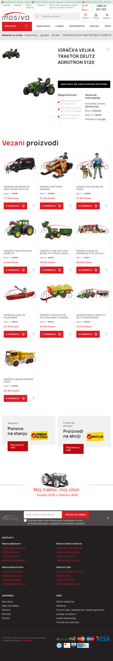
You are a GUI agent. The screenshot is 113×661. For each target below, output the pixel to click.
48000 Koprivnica (12, 575)
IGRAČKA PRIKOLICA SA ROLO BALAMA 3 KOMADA (54, 316)
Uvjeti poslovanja (66, 618)
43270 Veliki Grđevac (68, 551)
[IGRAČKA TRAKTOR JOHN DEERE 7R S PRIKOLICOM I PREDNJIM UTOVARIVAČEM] (56, 230)
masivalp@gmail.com (68, 583)
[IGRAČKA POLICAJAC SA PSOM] (92, 165)
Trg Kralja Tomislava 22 (70, 547)
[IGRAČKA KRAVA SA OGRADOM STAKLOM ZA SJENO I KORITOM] (92, 230)
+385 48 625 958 (11, 579)
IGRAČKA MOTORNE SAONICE (51, 187)
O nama (59, 26)
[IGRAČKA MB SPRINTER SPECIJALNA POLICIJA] (20, 165)
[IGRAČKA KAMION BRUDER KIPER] (20, 358)
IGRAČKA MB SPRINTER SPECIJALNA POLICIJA (17, 187)
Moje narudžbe (10, 605)
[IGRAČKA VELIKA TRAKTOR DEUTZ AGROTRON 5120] (39, 87)
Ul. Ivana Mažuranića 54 (70, 571)
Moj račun (7, 601)
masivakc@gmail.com (14, 583)
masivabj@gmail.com (14, 560)
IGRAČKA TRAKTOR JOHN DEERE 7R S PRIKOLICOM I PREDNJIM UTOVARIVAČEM (55, 252)
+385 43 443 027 (66, 556)
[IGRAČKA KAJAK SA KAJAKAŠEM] (20, 294)
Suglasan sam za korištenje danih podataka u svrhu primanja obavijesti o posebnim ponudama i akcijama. (56, 522)
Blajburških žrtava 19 (14, 547)
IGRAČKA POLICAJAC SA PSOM (89, 187)
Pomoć (6, 618)
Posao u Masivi (85, 7)
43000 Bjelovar (10, 551)
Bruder (102, 119)
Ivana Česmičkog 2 (12, 571)
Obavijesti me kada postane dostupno (84, 84)
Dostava (41, 5)
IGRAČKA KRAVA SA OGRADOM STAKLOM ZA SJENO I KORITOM (89, 252)
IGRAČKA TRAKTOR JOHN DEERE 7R (18, 252)
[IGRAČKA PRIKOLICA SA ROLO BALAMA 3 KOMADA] (56, 294)
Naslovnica (43, 26)
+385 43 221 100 (101, 7)
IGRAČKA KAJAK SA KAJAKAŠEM (14, 316)
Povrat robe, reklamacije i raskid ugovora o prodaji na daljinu (63, 6)
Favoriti (6, 609)
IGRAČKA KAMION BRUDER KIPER (18, 380)
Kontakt (6, 5)
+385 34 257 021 (65, 579)
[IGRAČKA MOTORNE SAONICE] (56, 165)
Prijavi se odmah (75, 515)
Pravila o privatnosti (68, 622)
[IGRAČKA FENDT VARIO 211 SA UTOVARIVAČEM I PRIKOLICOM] (92, 294)
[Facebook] (108, 518)
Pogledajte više (17, 446)
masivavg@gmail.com (69, 560)
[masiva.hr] (15, 16)
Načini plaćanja (30, 6)
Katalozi (18, 5)
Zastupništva (77, 26)
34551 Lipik (63, 575)
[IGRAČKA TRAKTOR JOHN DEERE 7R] (20, 230)
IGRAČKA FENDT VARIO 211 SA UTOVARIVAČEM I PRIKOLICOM (91, 316)
